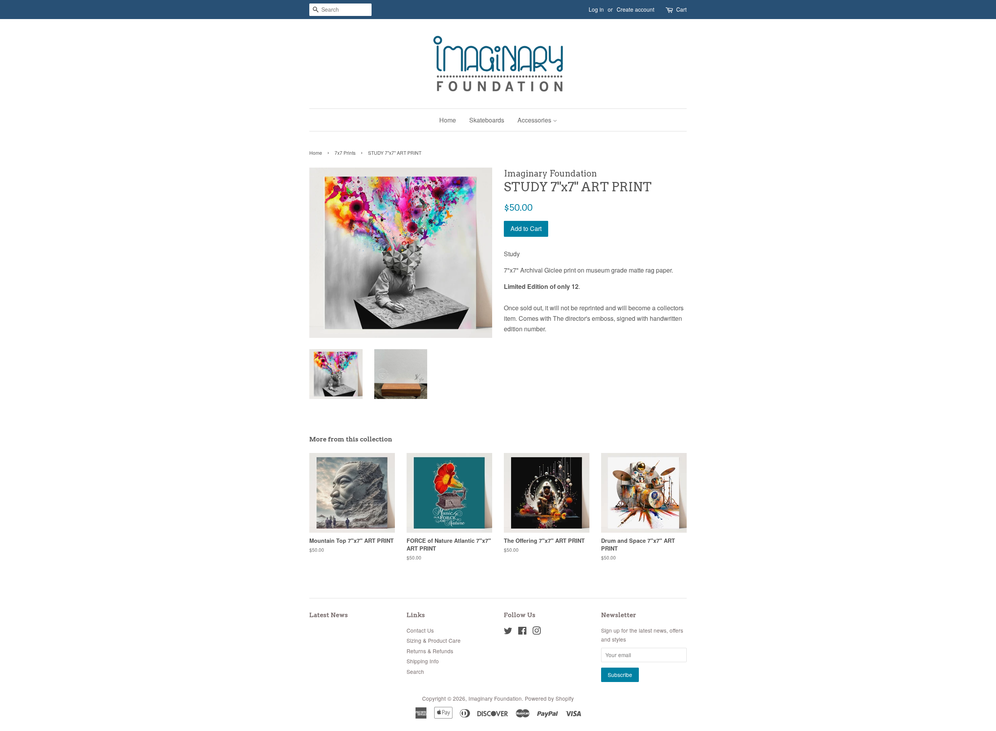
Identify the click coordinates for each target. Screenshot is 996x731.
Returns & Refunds (430, 651)
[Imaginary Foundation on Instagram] (536, 632)
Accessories (535, 119)
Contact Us (420, 630)
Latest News (328, 615)
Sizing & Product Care (434, 640)
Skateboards (486, 119)
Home (447, 119)
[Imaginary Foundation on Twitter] (508, 632)
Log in (596, 9)
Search (415, 671)
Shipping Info (423, 661)
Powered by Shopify (549, 698)
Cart (681, 9)
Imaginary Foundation (495, 698)
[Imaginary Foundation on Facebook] (522, 632)
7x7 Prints (345, 152)
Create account (635, 9)
